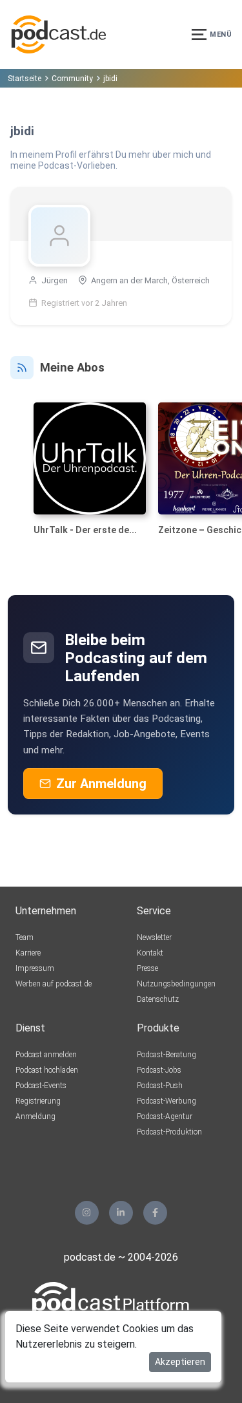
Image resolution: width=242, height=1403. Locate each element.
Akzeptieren (180, 1362)
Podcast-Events (40, 1085)
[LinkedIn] (121, 1213)
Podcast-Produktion (169, 1131)
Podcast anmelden (46, 1054)
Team (24, 937)
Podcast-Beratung (166, 1054)
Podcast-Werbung (166, 1101)
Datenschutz (158, 999)
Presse (147, 968)
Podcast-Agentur (164, 1116)
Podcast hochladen (46, 1070)
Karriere (28, 952)
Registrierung (38, 1101)
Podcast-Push (160, 1085)
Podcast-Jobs (159, 1070)
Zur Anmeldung (101, 783)
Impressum (34, 968)
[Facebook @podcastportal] (155, 1213)
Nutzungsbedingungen (176, 983)
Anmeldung (35, 1116)
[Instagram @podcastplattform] (87, 1213)
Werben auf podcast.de (53, 983)
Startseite (24, 78)
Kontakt (150, 952)
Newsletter (154, 937)
